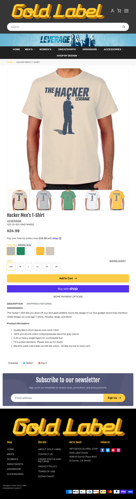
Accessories (112, 49)
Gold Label (22, 485)
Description (15, 304)
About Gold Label (49, 449)
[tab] (17, 304)
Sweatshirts (67, 49)
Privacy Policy (47, 466)
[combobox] (63, 27)
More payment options (68, 296)
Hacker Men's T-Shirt (28, 62)
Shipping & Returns (39, 304)
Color (19, 245)
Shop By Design (67, 55)
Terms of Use (46, 471)
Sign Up (112, 397)
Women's (45, 49)
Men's (29, 49)
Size (9, 261)
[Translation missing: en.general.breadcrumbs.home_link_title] (68, 40)
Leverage (14, 220)
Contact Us (45, 454)
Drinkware (90, 49)
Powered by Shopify (12, 488)
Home (16, 49)
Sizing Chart (117, 261)
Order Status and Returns (49, 460)
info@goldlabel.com (83, 449)
